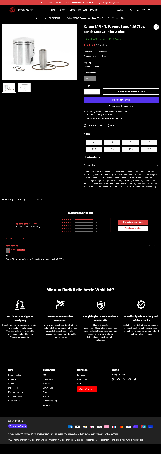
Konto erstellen (14, 375)
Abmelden (12, 383)
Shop (62, 10)
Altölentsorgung (50, 401)
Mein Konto (13, 388)
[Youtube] (129, 379)
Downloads (48, 388)
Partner (46, 396)
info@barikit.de (118, 374)
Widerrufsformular (87, 389)
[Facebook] (118, 379)
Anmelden (12, 379)
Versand (46, 405)
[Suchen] (131, 10)
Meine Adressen (15, 396)
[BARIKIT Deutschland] (20, 10)
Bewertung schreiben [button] (133, 222)
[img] (12, 245)
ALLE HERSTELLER (53, 18)
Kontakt (82, 10)
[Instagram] (124, 379)
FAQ (44, 375)
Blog (72, 10)
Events (94, 10)
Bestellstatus (14, 401)
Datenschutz (82, 379)
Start (54, 10)
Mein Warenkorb (15, 392)
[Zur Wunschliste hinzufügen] (156, 27)
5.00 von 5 (34, 224)
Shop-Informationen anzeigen (104, 118)
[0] (149, 10)
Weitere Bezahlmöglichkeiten (121, 106)
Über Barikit (48, 379)
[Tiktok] (135, 379)
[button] (90, 45)
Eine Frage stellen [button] (133, 228)
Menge (87, 86)
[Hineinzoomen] (72, 29)
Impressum (82, 375)
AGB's (79, 383)
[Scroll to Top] (156, 440)
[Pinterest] (113, 379)
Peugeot (103, 52)
